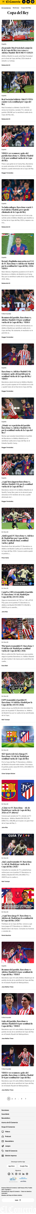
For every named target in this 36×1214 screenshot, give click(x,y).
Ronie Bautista (6, 935)
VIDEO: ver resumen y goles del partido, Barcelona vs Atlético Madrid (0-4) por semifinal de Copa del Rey (17, 1075)
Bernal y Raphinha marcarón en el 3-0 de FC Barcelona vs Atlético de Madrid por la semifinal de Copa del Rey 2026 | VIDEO (18, 265)
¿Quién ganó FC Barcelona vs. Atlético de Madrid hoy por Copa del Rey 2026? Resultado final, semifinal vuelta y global (18, 539)
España (4, 44)
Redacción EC (6, 65)
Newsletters (6, 1118)
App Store (11, 1166)
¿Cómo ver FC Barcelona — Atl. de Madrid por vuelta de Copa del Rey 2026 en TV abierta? (16, 810)
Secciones (5, 1110)
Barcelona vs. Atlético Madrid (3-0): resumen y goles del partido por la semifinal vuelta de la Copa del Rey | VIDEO (17, 375)
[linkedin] (23, 1174)
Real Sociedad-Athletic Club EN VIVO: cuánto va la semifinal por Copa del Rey (17, 102)
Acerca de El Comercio (10, 1122)
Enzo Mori (5, 665)
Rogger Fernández (7, 173)
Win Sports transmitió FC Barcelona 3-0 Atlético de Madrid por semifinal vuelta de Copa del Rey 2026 (18, 648)
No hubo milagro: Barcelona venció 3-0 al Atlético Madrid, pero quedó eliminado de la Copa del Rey (17, 209)
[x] (12, 1174)
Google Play (24, 1166)
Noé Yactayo (6, 719)
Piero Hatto (5, 558)
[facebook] (9, 1174)
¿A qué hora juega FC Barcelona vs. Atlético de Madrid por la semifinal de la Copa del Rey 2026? (17, 918)
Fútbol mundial (6, 314)
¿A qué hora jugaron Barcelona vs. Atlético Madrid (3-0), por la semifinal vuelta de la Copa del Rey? (17, 484)
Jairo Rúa (5, 612)
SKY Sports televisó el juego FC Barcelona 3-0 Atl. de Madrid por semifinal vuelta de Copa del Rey (15, 756)
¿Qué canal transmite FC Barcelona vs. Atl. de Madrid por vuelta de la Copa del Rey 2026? (17, 864)
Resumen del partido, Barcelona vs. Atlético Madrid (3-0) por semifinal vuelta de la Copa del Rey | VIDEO (16, 320)
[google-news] (27, 1174)
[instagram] (16, 1174)
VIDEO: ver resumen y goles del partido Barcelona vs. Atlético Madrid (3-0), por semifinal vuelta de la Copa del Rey (17, 157)
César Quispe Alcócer (8, 773)
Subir (16, 1200)
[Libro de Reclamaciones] (23, 1179)
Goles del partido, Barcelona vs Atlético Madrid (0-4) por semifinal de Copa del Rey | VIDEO (17, 1023)
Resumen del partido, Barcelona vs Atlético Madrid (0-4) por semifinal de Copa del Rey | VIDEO (17, 972)
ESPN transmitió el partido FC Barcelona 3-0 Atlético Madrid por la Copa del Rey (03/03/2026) (17, 702)
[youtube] (20, 1174)
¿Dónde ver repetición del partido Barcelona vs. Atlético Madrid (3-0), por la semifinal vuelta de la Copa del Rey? (17, 429)
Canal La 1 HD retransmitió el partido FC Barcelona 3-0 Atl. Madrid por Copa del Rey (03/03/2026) (17, 594)
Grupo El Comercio (8, 1127)
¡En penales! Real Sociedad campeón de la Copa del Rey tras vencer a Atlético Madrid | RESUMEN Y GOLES (17, 50)
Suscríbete (5, 1114)
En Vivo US (5, 532)
